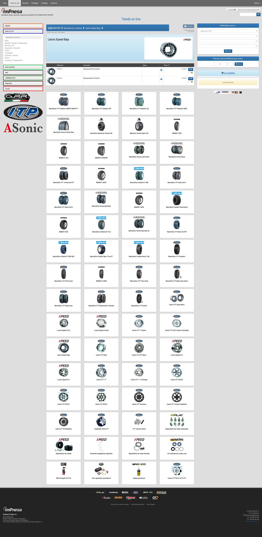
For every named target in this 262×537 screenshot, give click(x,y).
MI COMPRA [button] (230, 10)
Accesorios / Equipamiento (14, 60)
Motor (7, 41)
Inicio (5, 3)
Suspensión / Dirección (12, 48)
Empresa (44, 3)
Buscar (229, 51)
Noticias (25, 3)
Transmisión (9, 53)
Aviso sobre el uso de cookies (120, 504)
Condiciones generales (137, 504)
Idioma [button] (256, 3)
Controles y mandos (11, 55)
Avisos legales (151, 504)
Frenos (7, 50)
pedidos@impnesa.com (252, 521)
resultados (189, 26)
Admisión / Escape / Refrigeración (16, 43)
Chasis (7, 58)
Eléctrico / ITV (9, 46)
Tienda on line (14, 3)
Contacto (54, 3)
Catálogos (34, 3)
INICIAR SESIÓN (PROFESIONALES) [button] (248, 10)
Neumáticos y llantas (13, 37)
